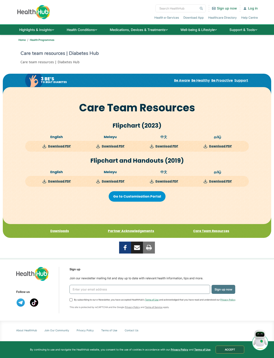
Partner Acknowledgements (131, 231)
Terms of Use (152, 299)
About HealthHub (26, 330)
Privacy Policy (227, 299)
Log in (253, 8)
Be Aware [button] (182, 80)
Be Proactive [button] (222, 80)
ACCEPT (230, 349)
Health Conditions (81, 30)
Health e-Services (166, 17)
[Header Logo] (33, 12)
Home (22, 39)
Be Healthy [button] (200, 80)
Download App (193, 17)
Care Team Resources (211, 231)
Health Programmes (42, 39)
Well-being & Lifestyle (197, 30)
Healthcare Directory (222, 17)
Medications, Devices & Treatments (138, 30)
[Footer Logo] (32, 274)
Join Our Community (56, 330)
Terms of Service (154, 307)
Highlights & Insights (35, 30)
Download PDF (59, 146)
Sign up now (227, 8)
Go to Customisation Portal (137, 196)
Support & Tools (242, 30)
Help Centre (249, 17)
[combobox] (180, 8)
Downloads (59, 231)
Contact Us (131, 330)
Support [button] (241, 80)
